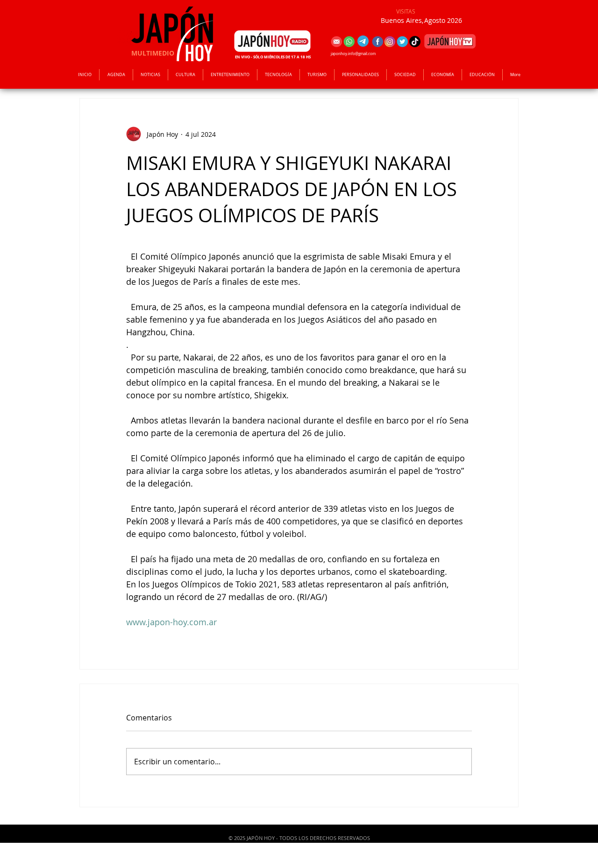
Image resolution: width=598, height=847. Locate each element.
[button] (230, 74)
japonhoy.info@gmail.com (353, 53)
